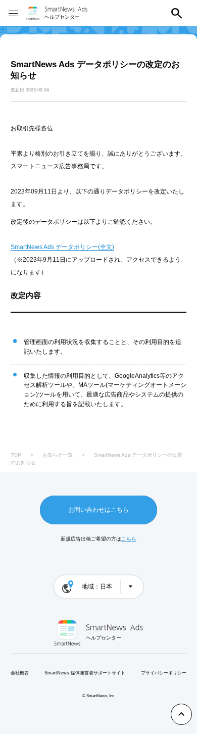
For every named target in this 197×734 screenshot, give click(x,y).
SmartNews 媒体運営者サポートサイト (84, 672)
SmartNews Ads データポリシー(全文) (62, 247)
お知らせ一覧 (57, 455)
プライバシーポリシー (163, 672)
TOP (16, 455)
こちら (128, 539)
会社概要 (20, 672)
